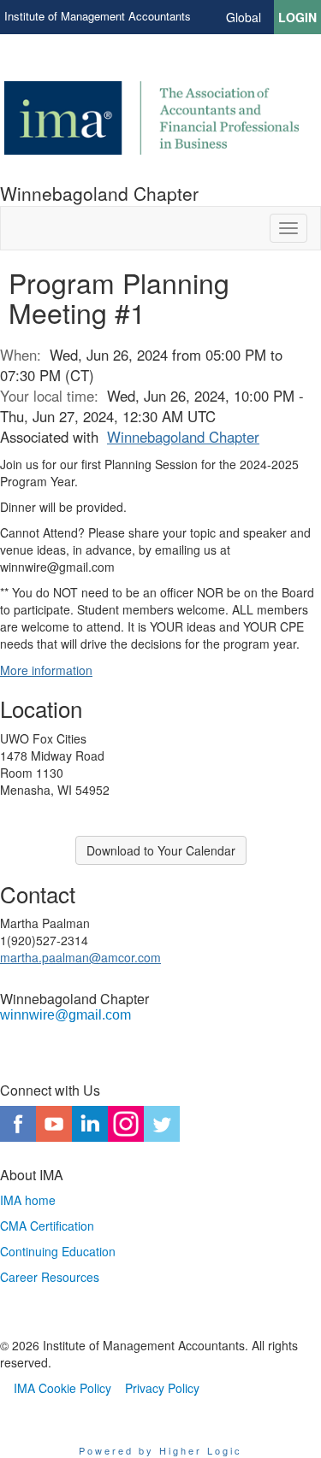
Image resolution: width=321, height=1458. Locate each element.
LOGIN (297, 17)
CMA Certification (47, 1225)
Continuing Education (58, 1251)
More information (46, 670)
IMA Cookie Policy (62, 1387)
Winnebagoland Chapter (183, 436)
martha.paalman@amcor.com (80, 957)
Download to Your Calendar (160, 850)
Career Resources (49, 1276)
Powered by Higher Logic (160, 1450)
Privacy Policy (162, 1387)
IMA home (28, 1199)
